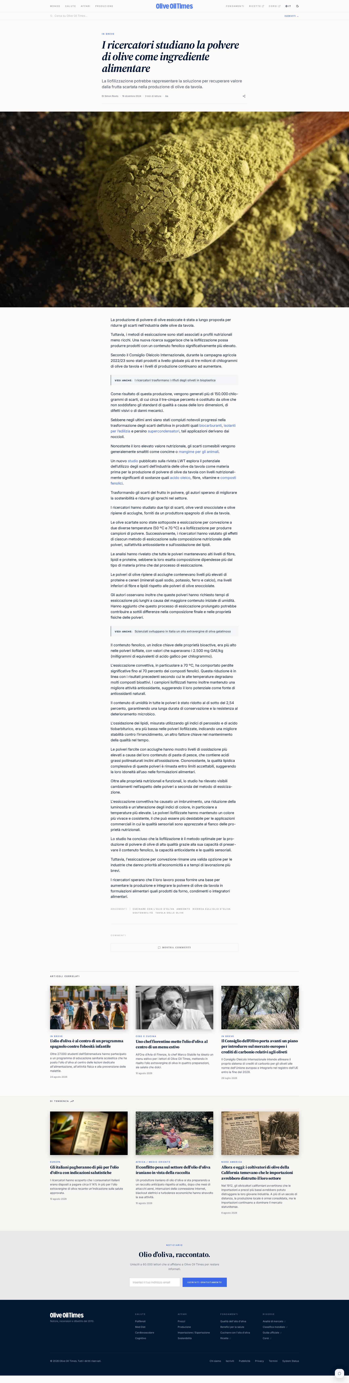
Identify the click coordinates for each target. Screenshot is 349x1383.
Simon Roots (111, 96)
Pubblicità (244, 1360)
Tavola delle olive (170, 913)
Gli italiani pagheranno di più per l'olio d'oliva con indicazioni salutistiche (84, 1170)
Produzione (104, 6)
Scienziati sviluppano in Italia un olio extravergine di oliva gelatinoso (183, 631)
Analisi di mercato (273, 1321)
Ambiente (183, 909)
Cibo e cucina (146, 1036)
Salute (70, 6)
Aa (166, 96)
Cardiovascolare (144, 1332)
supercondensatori (163, 431)
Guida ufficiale (271, 1332)
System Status (290, 1360)
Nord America (231, 1162)
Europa (55, 1162)
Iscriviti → (292, 16)
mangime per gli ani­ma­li (199, 452)
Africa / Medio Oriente (153, 1162)
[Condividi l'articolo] (244, 96)
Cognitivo (140, 1338)
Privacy (259, 1360)
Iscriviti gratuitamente (204, 1282)
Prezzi (181, 1321)
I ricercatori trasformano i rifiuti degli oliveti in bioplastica (175, 380)
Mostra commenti (176, 947)
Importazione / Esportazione (194, 1332)
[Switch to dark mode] (297, 6)
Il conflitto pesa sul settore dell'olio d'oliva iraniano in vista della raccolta (173, 1170)
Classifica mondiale (274, 1326)
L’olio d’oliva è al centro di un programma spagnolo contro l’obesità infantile (86, 1043)
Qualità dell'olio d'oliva (233, 1321)
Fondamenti (235, 6)
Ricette (255, 6)
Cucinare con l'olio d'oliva (153, 909)
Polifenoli (140, 1321)
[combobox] (167, 16)
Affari (85, 6)
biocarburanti (210, 425)
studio (133, 461)
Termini (273, 1360)
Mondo (55, 6)
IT (289, 6)
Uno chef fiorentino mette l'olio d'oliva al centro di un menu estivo (171, 1044)
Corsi (273, 6)
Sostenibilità (143, 913)
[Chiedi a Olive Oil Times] (339, 1373)
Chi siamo (215, 1360)
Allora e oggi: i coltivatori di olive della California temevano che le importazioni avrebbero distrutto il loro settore (257, 1172)
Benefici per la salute (232, 1326)
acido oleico (180, 478)
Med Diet (140, 1326)
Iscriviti (230, 1360)
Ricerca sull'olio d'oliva (212, 909)
